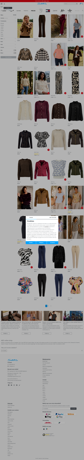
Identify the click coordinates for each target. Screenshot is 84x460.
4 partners (46, 226)
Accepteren (52, 242)
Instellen (31, 242)
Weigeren (41, 242)
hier (33, 235)
